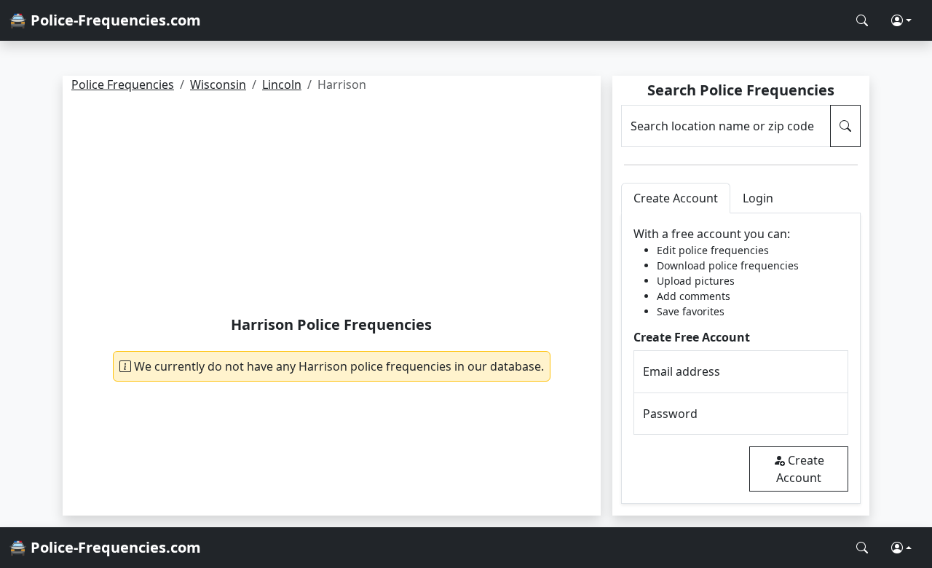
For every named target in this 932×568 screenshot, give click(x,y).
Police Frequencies (122, 84)
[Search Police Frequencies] (862, 20)
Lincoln (281, 84)
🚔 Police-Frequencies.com (105, 20)
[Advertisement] (331, 207)
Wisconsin (218, 84)
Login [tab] (758, 198)
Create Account (800, 469)
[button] (901, 20)
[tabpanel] (741, 358)
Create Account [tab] (675, 198)
